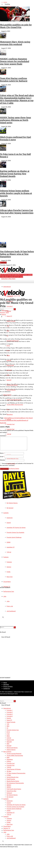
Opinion (9, 820)
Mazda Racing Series (13, 469)
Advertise (6, 685)
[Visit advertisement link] (14, 241)
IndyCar (3, 315)
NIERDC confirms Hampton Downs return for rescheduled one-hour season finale (14, 61)
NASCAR (9, 742)
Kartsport (9, 793)
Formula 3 (10, 714)
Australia (5, 799)
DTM (8, 734)
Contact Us (6, 689)
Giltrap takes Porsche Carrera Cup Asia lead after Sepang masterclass (16, 211)
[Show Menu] (0, 286)
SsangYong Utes (11, 791)
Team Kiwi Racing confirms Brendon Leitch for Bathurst (13, 79)
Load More (3, 262)
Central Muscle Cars (12, 459)
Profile (8, 822)
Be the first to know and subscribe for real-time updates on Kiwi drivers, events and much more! (16, 276)
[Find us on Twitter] (2, 841)
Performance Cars (8, 830)
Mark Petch (5, 311)
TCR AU (9, 815)
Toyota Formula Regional (14, 754)
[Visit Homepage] (12, 273)
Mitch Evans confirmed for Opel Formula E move (15, 138)
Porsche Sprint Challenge (14, 809)
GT (7, 728)
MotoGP (9, 380)
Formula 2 (10, 712)
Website (2, 460)
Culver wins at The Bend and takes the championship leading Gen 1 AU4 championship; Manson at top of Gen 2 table (17, 99)
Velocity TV (6, 828)
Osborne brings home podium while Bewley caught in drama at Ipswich (16, 193)
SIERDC (9, 787)
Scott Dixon (6, 420)
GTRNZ (9, 775)
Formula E (10, 716)
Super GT (9, 316)
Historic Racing (11, 750)
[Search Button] (15, 309)
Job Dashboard (11, 838)
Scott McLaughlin (16, 420)
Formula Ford (10, 424)
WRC (8, 744)
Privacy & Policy (8, 687)
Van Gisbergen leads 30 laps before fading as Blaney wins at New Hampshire (17, 254)
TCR (8, 724)
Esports (9, 718)
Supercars (10, 801)
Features (5, 817)
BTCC (8, 346)
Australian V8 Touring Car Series (16, 805)
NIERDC (9, 785)
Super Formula (11, 722)
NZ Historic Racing (12, 795)
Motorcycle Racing (12, 748)
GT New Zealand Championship (16, 773)
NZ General (10, 797)
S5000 (8, 811)
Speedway (10, 414)
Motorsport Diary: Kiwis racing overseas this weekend (15, 43)
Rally (8, 758)
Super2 (9, 803)
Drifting (9, 761)
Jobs (4, 832)
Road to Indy (10, 740)
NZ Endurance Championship (15, 783)
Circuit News (7, 826)
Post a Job (10, 836)
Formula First (10, 429)
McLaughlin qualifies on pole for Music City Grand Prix (16, 26)
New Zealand (7, 752)
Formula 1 (10, 710)
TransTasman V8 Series (14, 769)
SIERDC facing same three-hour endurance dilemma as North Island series (15, 120)
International (7, 287)
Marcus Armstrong (15, 418)
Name (2, 453)
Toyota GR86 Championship (15, 405)
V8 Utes (9, 771)
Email (2, 457)
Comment (3, 436)
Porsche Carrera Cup (13, 730)
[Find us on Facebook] (0, 841)
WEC (8, 726)
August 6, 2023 (4, 313)
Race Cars (10, 824)
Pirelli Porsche (11, 779)
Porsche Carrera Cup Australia (15, 807)
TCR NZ (9, 434)
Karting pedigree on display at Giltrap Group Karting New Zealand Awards (14, 174)
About (5, 683)
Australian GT (11, 813)
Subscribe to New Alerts (8, 279)
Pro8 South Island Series (14, 789)
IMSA (8, 736)
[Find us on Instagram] (4, 841)
